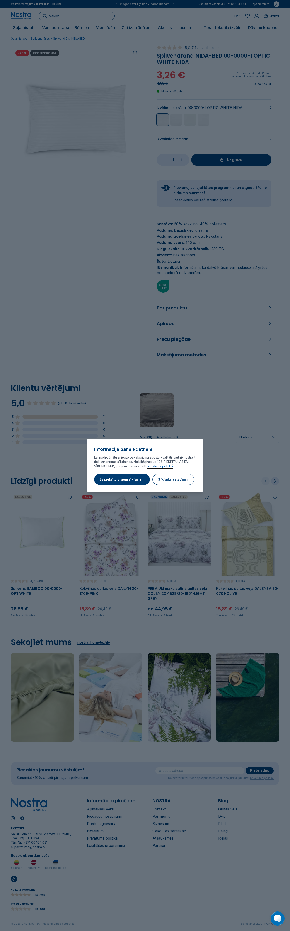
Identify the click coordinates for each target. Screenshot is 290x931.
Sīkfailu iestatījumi (173, 479)
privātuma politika (160, 466)
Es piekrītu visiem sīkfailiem (122, 479)
